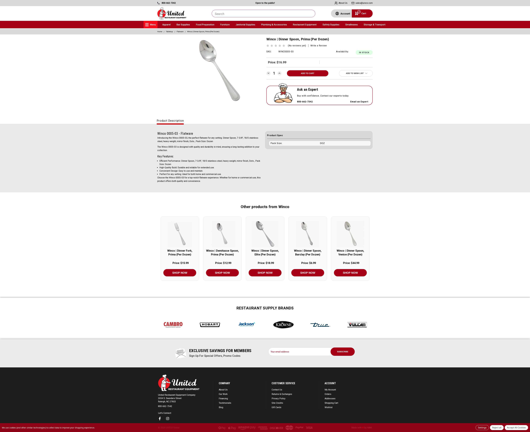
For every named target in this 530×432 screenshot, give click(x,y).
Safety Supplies (331, 24)
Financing (223, 398)
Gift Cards (276, 407)
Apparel (166, 24)
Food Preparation (205, 24)
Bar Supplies (183, 24)
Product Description (170, 120)
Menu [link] (153, 24)
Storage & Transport (374, 24)
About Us (223, 389)
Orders (328, 394)
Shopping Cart (331, 403)
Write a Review (318, 45)
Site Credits (277, 403)
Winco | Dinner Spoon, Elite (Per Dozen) (265, 252)
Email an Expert (359, 101)
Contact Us (277, 389)
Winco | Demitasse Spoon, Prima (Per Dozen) (222, 252)
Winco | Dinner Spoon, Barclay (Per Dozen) (307, 252)
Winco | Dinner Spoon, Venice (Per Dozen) (350, 252)
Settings (482, 427)
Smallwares (351, 24)
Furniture (225, 24)
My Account (330, 389)
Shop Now (179, 272)
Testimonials (225, 403)
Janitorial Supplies (245, 24)
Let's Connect (164, 413)
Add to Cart (179, 237)
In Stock (364, 52)
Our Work (223, 394)
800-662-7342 (168, 3)
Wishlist (328, 407)
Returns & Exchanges (282, 394)
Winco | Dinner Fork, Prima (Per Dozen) (179, 252)
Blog (221, 407)
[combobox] (263, 13)
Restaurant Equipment (304, 24)
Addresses (330, 398)
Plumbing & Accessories (274, 24)
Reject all (496, 427)
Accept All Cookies (516, 427)
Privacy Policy (278, 398)
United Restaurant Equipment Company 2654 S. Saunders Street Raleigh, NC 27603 (176, 398)
